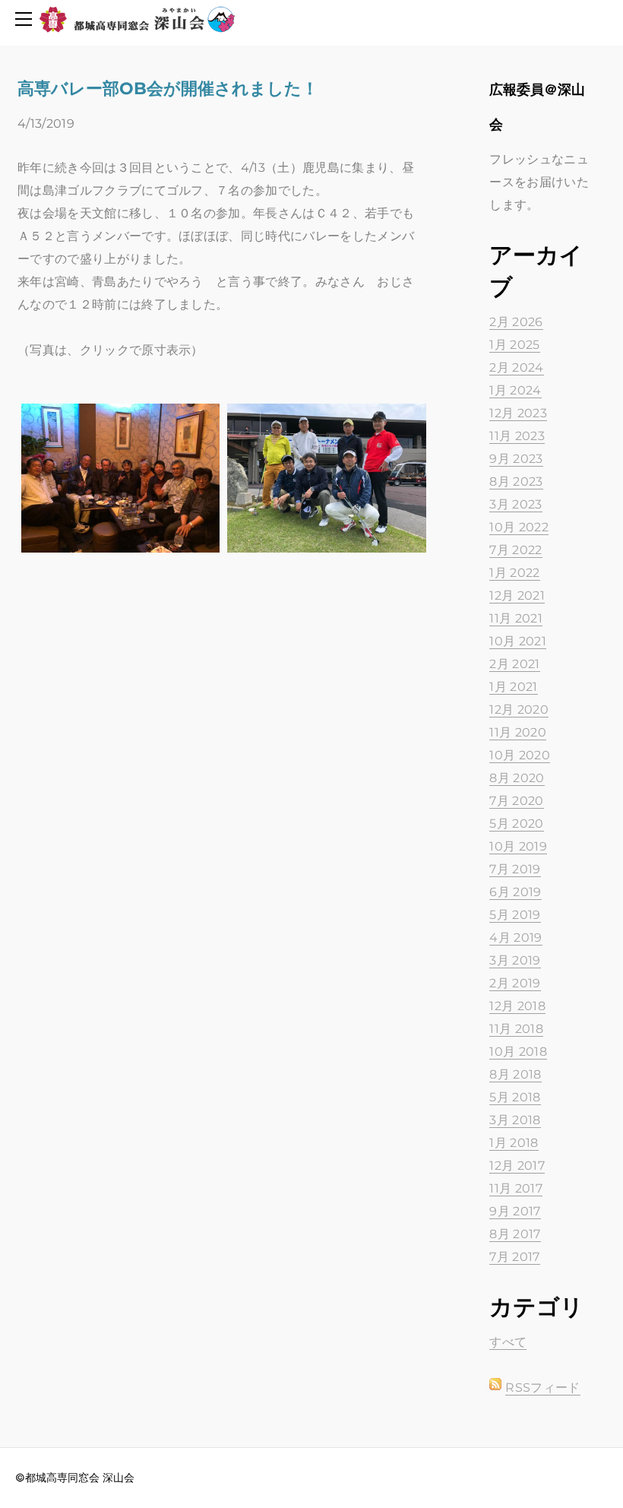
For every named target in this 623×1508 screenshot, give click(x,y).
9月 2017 (514, 1211)
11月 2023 (517, 436)
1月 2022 (514, 573)
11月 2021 (515, 618)
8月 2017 (514, 1234)
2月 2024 (516, 367)
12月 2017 (517, 1165)
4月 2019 (515, 937)
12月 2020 (519, 709)
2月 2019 (514, 983)
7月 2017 (514, 1257)
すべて (508, 1342)
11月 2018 (516, 1029)
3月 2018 (514, 1120)
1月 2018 (513, 1143)
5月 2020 (516, 823)
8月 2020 (516, 778)
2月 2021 (514, 664)
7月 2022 (515, 550)
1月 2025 (514, 344)
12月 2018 (517, 1006)
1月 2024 (515, 390)
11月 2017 (515, 1188)
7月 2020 (516, 801)
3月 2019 (514, 960)
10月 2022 (519, 527)
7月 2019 (514, 869)
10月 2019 (518, 846)
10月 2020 (519, 755)
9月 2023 (515, 458)
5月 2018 (514, 1097)
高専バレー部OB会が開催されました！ (167, 88)
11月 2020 (517, 732)
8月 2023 (515, 481)
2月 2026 (515, 322)
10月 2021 (517, 641)
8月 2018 (515, 1074)
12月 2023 (518, 413)
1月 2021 (513, 687)
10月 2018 (518, 1051)
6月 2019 (515, 892)
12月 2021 (517, 595)
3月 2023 (515, 504)
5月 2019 (514, 915)
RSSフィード (542, 1387)
